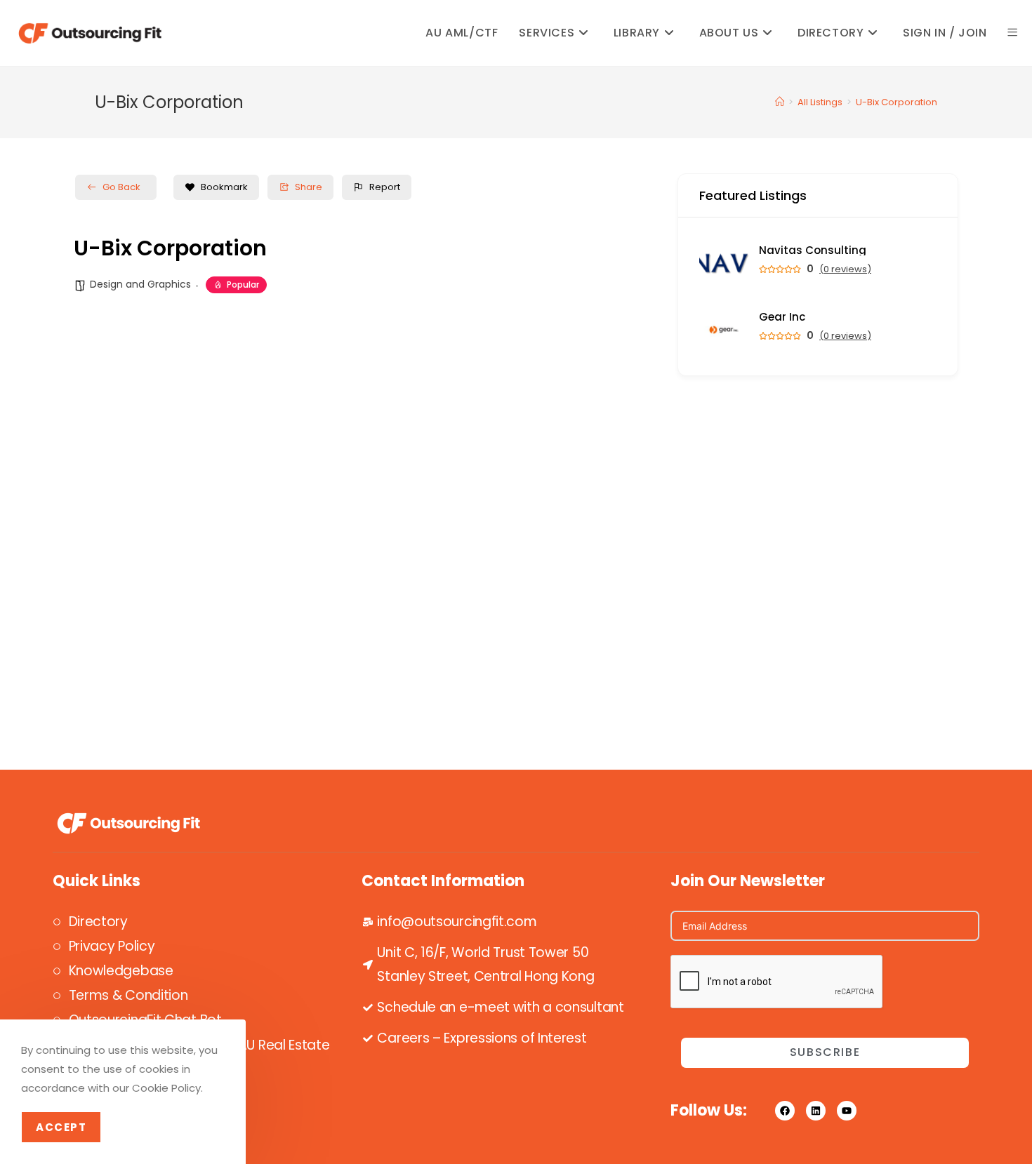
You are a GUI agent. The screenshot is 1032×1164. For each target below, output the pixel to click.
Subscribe (825, 1052)
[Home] (779, 102)
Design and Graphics (140, 284)
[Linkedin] (816, 1110)
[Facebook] (785, 1110)
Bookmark (224, 187)
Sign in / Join (944, 33)
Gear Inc (782, 317)
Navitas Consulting (812, 250)
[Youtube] (846, 1110)
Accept (61, 1127)
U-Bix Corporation (896, 102)
